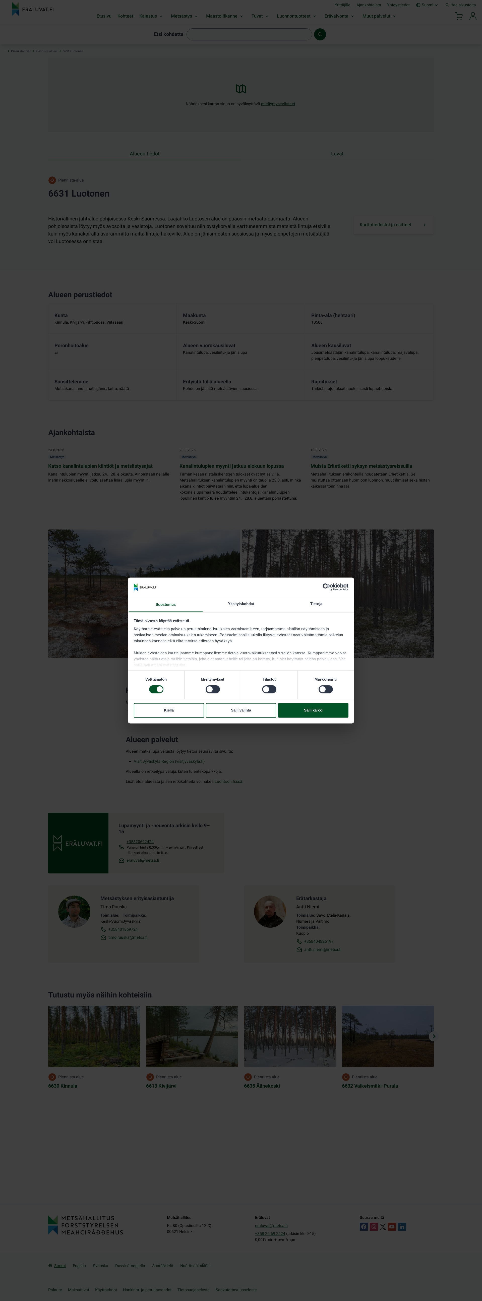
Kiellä (169, 710)
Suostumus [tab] (166, 604)
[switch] (213, 689)
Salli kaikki (313, 710)
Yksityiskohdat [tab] (241, 604)
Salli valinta (241, 710)
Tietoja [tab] (316, 604)
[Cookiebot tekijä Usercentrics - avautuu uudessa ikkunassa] (326, 587)
